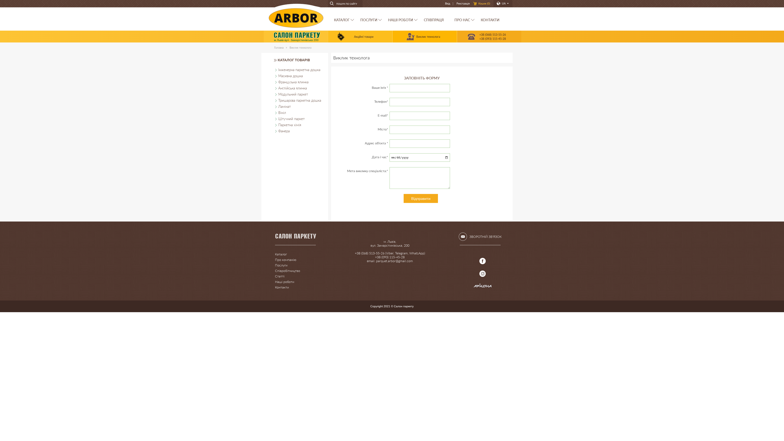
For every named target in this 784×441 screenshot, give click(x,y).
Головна (279, 47)
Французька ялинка (293, 82)
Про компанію (285, 260)
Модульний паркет (293, 94)
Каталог (281, 254)
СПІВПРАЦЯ (434, 20)
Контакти (282, 287)
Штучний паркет (291, 119)
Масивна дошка (290, 76)
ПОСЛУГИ (368, 20)
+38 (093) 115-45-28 (492, 38)
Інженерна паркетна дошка (299, 70)
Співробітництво (287, 271)
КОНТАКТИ (490, 20)
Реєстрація (463, 3)
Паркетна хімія (289, 125)
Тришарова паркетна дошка (299, 100)
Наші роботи (284, 282)
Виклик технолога (428, 36)
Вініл (282, 112)
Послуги (281, 265)
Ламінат (284, 106)
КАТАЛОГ (342, 20)
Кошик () (484, 3)
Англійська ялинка (292, 88)
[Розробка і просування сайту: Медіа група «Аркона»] (482, 286)
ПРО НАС (462, 20)
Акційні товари (363, 36)
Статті (280, 276)
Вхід (447, 3)
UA (504, 3)
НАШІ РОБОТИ (400, 20)
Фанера (284, 131)
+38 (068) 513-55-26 (492, 34)
